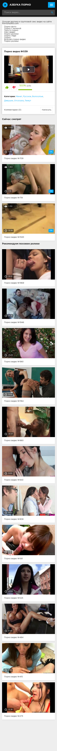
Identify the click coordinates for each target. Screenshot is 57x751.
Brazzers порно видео (15, 39)
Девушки (8, 101)
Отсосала (19, 101)
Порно (7, 37)
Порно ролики (11, 34)
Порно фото (10, 27)
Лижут (28, 101)
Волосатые (37, 96)
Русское (27, 96)
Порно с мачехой (12, 28)
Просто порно (11, 30)
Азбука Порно (20, 5)
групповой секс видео (32, 22)
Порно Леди (10, 36)
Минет (19, 96)
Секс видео (9, 32)
